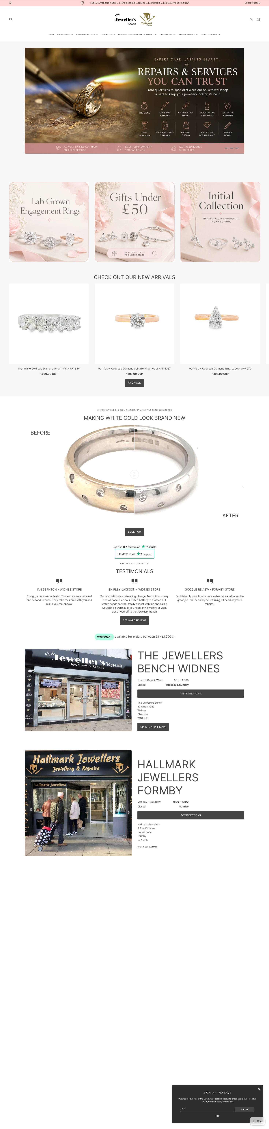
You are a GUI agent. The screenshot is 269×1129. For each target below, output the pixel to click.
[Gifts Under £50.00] (135, 211)
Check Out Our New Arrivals (134, 267)
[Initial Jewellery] (220, 211)
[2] (231, 148)
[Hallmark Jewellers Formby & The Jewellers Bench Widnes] (134, 19)
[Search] (11, 19)
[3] (237, 148)
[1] (226, 148)
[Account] (251, 19)
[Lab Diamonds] (49, 211)
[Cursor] (134, 463)
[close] (259, 1089)
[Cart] (258, 19)
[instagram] (10, 3)
